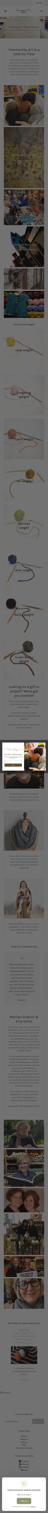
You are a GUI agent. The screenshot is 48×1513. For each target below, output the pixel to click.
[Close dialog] (44, 744)
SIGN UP (13, 765)
